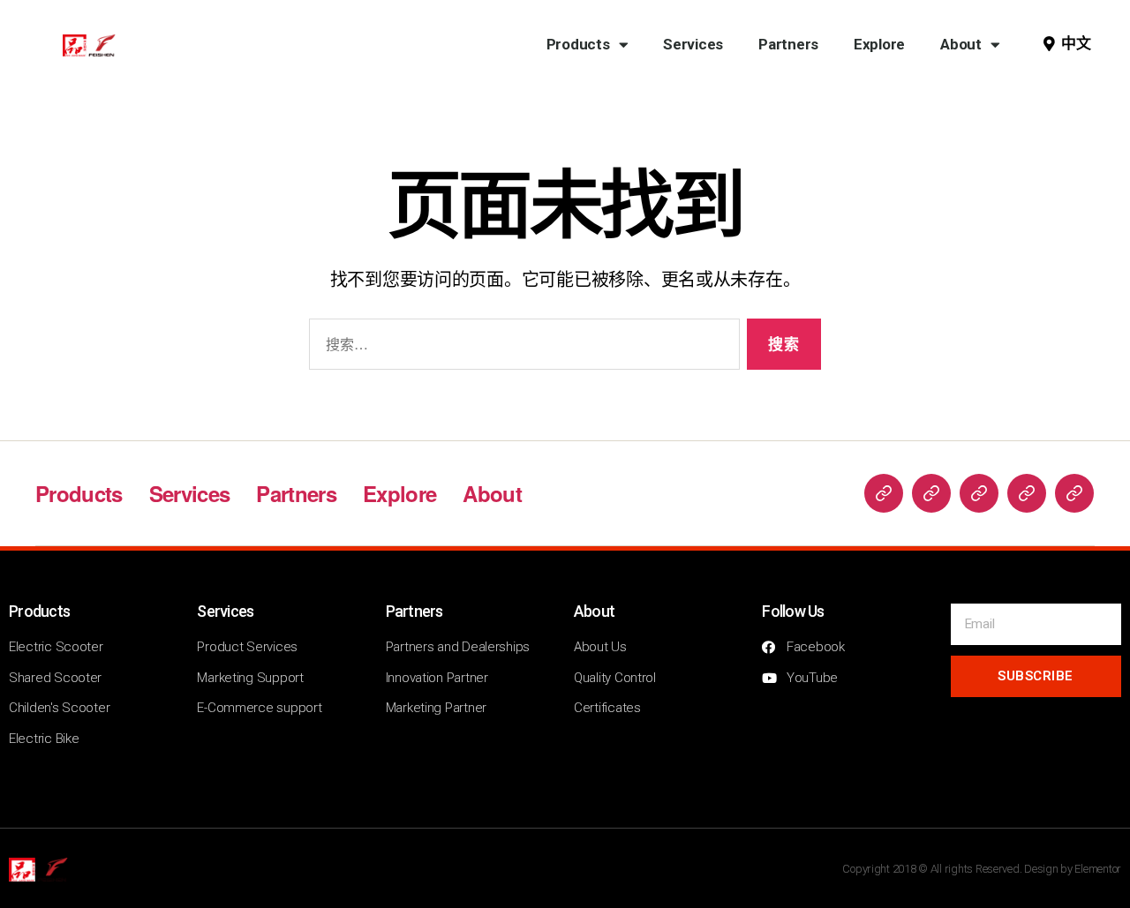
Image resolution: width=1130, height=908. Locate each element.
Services (693, 44)
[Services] (931, 493)
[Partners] (979, 493)
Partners (788, 44)
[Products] (883, 493)
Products (578, 44)
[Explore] (1026, 493)
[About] (1074, 493)
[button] (1067, 44)
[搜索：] (521, 348)
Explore (879, 44)
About (961, 44)
